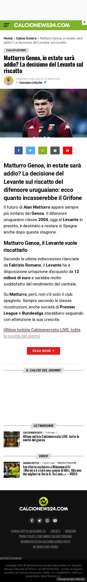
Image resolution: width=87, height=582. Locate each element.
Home (8, 38)
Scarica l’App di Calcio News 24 (28, 531)
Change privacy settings (71, 579)
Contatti (55, 531)
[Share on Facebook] (19, 150)
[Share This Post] (42, 150)
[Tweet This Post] (30, 150)
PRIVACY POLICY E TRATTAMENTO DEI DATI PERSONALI (45, 536)
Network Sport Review (45, 547)
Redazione (70, 531)
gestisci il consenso (10, 558)
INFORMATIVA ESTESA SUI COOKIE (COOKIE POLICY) (45, 541)
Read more (42, 351)
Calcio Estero (26, 38)
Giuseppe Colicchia (30, 82)
